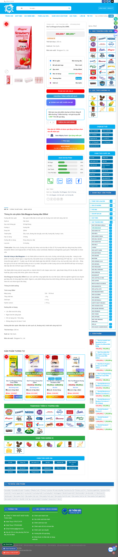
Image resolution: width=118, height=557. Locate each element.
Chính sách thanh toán (41, 516)
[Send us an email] (112, 1)
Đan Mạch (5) (106, 178)
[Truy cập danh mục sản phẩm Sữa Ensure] (93, 61)
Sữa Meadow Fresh (98, 291)
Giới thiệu (18, 16)
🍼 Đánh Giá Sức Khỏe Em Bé (61, 102)
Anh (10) (92, 174)
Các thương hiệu (97, 222)
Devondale (7, 490)
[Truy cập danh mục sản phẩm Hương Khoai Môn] (102, 103)
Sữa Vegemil (95, 297)
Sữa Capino (95, 280)
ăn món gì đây (19, 1)
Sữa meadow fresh (19, 496)
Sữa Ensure (95, 255)
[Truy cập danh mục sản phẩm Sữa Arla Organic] (29, 431)
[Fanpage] (116, 27)
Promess (43, 490)
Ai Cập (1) (93, 170)
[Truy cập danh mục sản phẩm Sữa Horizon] (93, 72)
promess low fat (69, 490)
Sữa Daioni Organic (98, 308)
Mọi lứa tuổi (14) (94, 146)
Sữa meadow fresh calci (31, 496)
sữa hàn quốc (60, 195)
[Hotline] (116, 19)
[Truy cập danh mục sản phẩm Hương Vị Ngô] (111, 103)
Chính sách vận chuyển (41, 530)
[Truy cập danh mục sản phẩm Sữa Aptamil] (111, 44)
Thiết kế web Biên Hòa (25, 550)
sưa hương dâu (69, 195)
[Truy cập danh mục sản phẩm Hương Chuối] (93, 98)
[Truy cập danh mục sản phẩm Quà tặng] (39, 431)
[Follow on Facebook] (103, 1)
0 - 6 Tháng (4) (106, 142)
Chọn (56, 396)
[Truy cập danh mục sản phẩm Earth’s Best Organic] (93, 38)
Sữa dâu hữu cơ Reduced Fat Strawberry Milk (55, 381)
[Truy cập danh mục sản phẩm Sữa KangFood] (102, 72)
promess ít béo (105, 490)
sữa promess (52, 499)
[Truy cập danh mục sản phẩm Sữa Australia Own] (93, 50)
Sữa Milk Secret (97, 239)
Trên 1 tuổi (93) (94, 131)
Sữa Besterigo (96, 253)
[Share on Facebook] (48, 199)
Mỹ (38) (105, 161)
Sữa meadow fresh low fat (79, 496)
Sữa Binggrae (96, 228)
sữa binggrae (52, 195)
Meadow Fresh (35, 490)
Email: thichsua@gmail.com (15, 529)
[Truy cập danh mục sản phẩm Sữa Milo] (111, 72)
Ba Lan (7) (105, 170)
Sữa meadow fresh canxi (46, 496)
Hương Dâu (56, 192)
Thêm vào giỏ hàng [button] (9, 396)
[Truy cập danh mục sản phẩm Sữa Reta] (102, 78)
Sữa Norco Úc (96, 230)
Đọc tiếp (35, 396)
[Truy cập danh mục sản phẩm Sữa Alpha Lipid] (102, 44)
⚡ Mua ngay (65, 141)
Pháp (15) (105, 157)
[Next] (40, 48)
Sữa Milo (94, 244)
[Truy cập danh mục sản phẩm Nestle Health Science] (111, 38)
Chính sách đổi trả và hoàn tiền (44, 526)
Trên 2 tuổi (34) (107, 131)
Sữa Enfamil (95, 264)
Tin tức (90, 16)
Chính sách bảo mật (40, 523)
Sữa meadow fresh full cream (62, 496)
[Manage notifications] (113, 552)
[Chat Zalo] (116, 35)
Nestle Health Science (99, 283)
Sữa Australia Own (98, 278)
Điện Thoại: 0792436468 (14, 525)
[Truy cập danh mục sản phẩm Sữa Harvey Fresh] (111, 66)
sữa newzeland (36, 499)
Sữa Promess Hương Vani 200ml (34, 381)
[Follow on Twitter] (109, 1)
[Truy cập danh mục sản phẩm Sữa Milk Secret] (93, 78)
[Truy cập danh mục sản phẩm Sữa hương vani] (102, 109)
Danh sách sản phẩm (59, 16)
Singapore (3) (94, 185)
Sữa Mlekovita (96, 286)
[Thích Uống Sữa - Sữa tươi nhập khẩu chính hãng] (9, 8)
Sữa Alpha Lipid (96, 289)
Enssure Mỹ (95, 275)
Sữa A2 (94, 324)
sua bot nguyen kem (17, 493)
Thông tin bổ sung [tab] (15, 209)
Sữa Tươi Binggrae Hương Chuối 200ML (14, 381)
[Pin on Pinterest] (58, 199)
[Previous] (7, 48)
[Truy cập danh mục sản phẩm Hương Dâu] (111, 98)
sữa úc (59, 499)
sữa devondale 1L (90, 493)
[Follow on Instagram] (106, 1)
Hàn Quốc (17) (94, 161)
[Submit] (69, 8)
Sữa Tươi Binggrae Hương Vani (76, 381)
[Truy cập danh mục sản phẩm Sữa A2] (93, 44)
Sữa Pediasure (96, 267)
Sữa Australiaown (63, 545)
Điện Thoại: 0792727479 (14, 521)
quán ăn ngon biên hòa (78, 545)
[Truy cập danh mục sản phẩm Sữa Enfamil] (111, 55)
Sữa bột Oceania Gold (68, 493)
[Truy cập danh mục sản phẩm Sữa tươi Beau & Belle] (111, 78)
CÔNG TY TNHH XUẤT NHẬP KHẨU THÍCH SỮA (16, 517)
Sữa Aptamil (96, 316)
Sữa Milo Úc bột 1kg (25, 499)
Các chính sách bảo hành (42, 519)
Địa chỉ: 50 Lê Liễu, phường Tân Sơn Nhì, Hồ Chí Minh (16, 533)
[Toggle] (113, 222)
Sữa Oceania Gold (97, 305)
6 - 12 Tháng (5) (94, 142)
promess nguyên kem (93, 490)
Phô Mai (94, 209)
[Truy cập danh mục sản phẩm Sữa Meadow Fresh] (93, 66)
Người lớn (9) (93, 138)
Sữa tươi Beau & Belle (98, 225)
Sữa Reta (94, 233)
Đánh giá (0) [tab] (28, 209)
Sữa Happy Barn (97, 250)
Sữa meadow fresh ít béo (11, 499)
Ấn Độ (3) (92, 182)
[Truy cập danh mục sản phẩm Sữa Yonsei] (111, 83)
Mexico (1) (105, 185)
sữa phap (44, 499)
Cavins (94, 247)
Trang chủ (9, 16)
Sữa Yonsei (95, 314)
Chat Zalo (9, 544)
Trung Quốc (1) (107, 182)
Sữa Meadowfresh (40, 545)
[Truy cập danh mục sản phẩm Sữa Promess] (102, 66)
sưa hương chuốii (37, 493)
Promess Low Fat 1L (81, 490)
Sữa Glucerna (96, 294)
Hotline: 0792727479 (11, 553)
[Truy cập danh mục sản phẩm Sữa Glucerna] (102, 61)
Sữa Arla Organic (97, 269)
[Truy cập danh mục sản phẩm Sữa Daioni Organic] (93, 55)
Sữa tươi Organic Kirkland (97, 320)
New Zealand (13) (106, 166)
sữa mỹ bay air (96, 213)
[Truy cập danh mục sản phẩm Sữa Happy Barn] (111, 61)
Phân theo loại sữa (98, 201)
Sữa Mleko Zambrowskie (99, 327)
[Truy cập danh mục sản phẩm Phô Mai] (111, 109)
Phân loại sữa (43, 16)
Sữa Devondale (96, 300)
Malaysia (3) (106, 174)
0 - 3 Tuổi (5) (106, 134)
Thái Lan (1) (93, 178)
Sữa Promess (96, 311)
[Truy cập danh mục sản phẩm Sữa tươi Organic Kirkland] (93, 83)
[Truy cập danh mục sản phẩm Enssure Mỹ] (102, 38)
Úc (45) (92, 157)
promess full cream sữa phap (55, 490)
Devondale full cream (17, 490)
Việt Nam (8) (93, 165)
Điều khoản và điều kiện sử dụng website (43, 538)
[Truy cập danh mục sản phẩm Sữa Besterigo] (102, 50)
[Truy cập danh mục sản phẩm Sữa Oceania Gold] (102, 83)
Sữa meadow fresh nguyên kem (96, 496)
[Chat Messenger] (116, 31)
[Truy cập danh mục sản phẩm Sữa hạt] (93, 114)
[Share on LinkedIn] (61, 199)
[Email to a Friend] (54, 199)
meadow (27, 490)
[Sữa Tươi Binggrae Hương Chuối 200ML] (13, 366)
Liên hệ (82, 16)
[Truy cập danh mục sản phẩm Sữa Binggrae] (111, 50)
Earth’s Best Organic (98, 303)
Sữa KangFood (96, 241)
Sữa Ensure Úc (100, 493)
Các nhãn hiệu (29, 16)
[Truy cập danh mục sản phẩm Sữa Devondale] (102, 55)
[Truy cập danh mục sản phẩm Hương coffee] (102, 98)
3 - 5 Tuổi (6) (93, 134)
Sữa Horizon (96, 272)
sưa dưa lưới (28, 493)
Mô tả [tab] (6, 209)
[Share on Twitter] (51, 199)
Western (94, 258)
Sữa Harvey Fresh (97, 236)
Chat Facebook (10, 548)
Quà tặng (73, 16)
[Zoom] (6, 71)
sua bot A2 (8, 493)
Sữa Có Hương (96, 205)
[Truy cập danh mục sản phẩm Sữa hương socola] (93, 109)
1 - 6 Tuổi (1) (106, 138)
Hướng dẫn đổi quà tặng (42, 533)
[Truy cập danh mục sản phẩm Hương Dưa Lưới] (93, 103)
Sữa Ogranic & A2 (97, 261)
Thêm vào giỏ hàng (66, 122)
